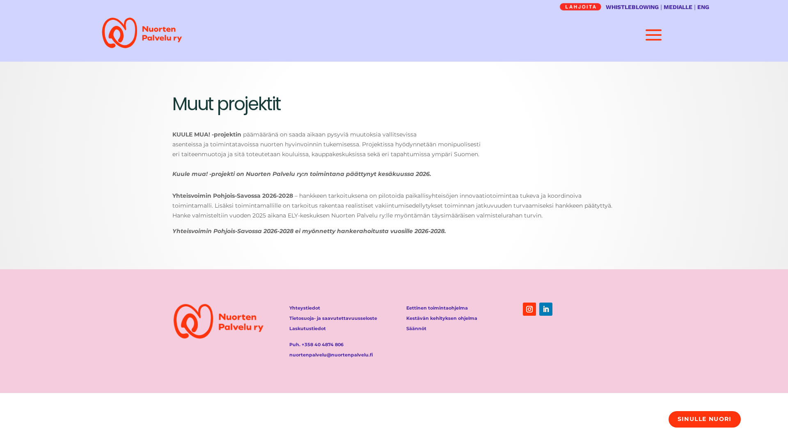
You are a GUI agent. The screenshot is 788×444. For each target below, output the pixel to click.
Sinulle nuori (705, 419)
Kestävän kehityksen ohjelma (441, 318)
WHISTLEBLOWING (632, 7)
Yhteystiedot (304, 308)
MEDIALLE (678, 7)
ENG (703, 7)
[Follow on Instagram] (529, 309)
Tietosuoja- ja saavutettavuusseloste (333, 318)
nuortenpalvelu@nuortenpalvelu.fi (331, 355)
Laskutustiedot (307, 328)
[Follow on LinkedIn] (545, 309)
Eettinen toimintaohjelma (437, 308)
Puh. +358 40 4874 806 (316, 344)
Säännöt (416, 328)
